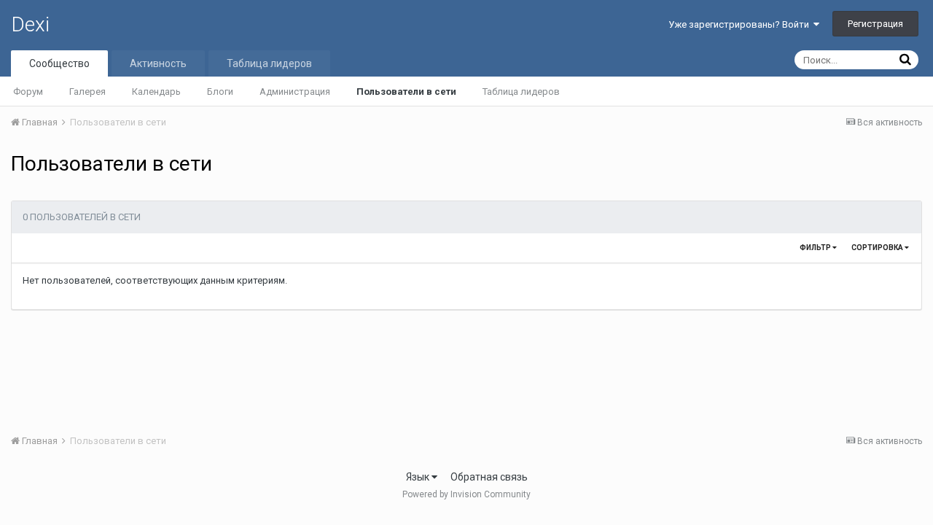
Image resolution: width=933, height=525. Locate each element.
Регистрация (875, 23)
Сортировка (878, 248)
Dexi (30, 24)
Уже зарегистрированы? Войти (740, 24)
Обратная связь (489, 477)
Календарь (156, 91)
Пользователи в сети (406, 91)
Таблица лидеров (521, 91)
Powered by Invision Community (466, 494)
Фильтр (816, 248)
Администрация (294, 91)
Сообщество (59, 63)
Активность (158, 63)
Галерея (87, 91)
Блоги (220, 91)
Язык (419, 477)
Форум (28, 91)
